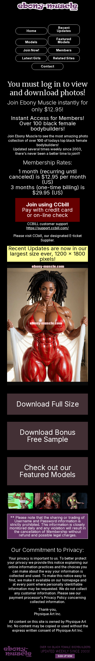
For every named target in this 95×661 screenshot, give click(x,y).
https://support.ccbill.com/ (47, 228)
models (31, 42)
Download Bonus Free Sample (48, 436)
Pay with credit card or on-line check (47, 209)
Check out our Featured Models (47, 471)
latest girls (31, 58)
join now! (31, 50)
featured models (63, 40)
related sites (64, 58)
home (31, 31)
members (64, 50)
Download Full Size (47, 404)
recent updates (64, 29)
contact (47, 66)
